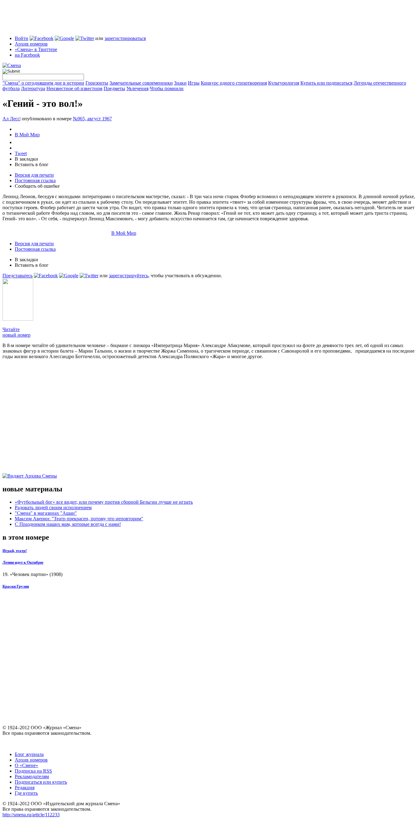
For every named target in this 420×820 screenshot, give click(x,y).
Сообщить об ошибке (37, 186)
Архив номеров (31, 43)
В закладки (26, 159)
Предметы (114, 88)
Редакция (24, 787)
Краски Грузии (15, 586)
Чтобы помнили (167, 88)
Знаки (180, 83)
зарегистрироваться (125, 38)
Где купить (26, 793)
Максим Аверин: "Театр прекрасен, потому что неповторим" (79, 518)
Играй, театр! (14, 550)
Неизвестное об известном (74, 88)
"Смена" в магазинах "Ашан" (46, 513)
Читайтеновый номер (16, 332)
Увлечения (137, 88)
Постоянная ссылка (35, 180)
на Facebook (27, 55)
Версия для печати (34, 175)
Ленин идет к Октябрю (22, 562)
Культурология (283, 83)
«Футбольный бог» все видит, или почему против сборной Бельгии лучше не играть (104, 502)
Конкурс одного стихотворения (234, 83)
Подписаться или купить (41, 782)
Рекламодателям (32, 776)
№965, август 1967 (92, 118)
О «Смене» (26, 765)
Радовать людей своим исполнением (53, 507)
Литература (33, 88)
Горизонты (96, 83)
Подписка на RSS (33, 771)
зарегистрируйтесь (128, 275)
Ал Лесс (11, 118)
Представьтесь (17, 275)
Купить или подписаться (326, 83)
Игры (194, 83)
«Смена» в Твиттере (36, 49)
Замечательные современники (141, 83)
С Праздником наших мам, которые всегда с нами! (68, 524)
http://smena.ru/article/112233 (31, 814)
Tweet (21, 153)
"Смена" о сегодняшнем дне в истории (43, 83)
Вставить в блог (32, 164)
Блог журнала (29, 754)
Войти (21, 38)
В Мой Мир (27, 134)
